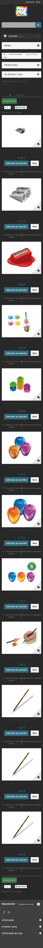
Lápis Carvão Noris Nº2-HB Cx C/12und (21, 720)
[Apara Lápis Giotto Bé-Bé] (21, 258)
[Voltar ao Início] (4, 54)
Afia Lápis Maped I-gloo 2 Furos (21, 467)
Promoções (11, 65)
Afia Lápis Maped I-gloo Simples (21, 530)
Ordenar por (6, 90)
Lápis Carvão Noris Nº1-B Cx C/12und (21, 847)
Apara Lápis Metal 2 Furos (21, 213)
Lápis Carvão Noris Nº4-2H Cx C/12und (21, 783)
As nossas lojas (13, 74)
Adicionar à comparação (32, 171)
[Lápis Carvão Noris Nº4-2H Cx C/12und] (21, 764)
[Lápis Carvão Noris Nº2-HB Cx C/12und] (21, 701)
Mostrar (4, 95)
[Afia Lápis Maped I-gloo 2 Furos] (21, 448)
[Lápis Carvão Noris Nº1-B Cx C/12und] (21, 828)
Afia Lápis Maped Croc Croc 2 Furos (21, 403)
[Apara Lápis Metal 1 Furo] (21, 131)
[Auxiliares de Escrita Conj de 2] (21, 638)
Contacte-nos (30, 2)
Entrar (38, 2)
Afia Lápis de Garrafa (21, 340)
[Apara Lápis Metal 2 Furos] (21, 194)
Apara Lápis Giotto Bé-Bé (21, 277)
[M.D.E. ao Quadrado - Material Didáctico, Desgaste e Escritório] (21, 11)
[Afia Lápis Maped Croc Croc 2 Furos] (21, 384)
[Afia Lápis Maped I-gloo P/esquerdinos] (21, 574)
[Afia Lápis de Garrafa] (21, 321)
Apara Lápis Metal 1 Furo (21, 150)
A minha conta (9, 926)
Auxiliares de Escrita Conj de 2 (21, 657)
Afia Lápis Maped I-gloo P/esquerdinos (21, 593)
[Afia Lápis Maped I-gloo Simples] (21, 511)
